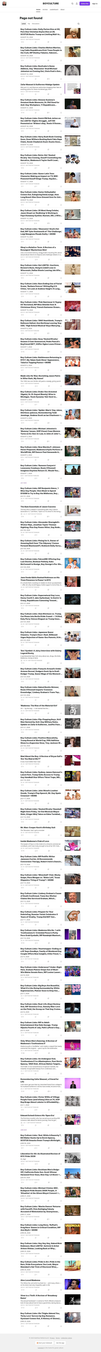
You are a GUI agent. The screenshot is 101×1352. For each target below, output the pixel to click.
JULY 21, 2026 (25, 727)
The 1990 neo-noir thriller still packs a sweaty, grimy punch (41, 381)
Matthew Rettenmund (33, 39)
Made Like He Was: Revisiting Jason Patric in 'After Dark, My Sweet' (40, 377)
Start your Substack (45, 1343)
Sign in (94, 4)
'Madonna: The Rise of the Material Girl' (39, 705)
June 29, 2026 (25, 1177)
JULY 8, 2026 (25, 975)
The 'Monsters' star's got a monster (32, 830)
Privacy (52, 1338)
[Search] (72, 4)
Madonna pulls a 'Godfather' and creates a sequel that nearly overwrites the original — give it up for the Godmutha (41, 1047)
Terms (58, 1338)
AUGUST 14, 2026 (27, 237)
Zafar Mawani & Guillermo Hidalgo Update (40, 84)
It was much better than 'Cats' (31, 762)
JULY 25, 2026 (25, 622)
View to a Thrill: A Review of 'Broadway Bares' (39, 1296)
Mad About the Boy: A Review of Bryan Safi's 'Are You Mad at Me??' (41, 757)
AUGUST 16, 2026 (27, 200)
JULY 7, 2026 (25, 993)
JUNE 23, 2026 (25, 1321)
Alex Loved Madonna (30, 1280)
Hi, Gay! (23, 1159)
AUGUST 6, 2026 (26, 365)
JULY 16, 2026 (25, 817)
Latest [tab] (24, 24)
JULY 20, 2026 (25, 746)
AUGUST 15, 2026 (27, 218)
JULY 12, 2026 (25, 901)
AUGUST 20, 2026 (27, 126)
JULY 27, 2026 (25, 603)
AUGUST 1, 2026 (26, 473)
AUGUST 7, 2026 (26, 347)
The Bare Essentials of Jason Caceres (38, 507)
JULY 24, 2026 (25, 677)
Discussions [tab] (35, 24)
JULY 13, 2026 (25, 883)
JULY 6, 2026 (25, 1012)
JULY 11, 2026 (25, 920)
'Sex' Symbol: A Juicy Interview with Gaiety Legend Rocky (41, 652)
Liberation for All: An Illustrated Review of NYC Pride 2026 (40, 1155)
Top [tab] (29, 24)
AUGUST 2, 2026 (26, 455)
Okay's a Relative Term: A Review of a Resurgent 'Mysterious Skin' (38, 248)
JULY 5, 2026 (25, 1030)
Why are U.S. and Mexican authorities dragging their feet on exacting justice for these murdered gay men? (41, 88)
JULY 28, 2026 (25, 567)
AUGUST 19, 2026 (27, 145)
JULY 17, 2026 (25, 798)
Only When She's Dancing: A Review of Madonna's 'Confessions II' (39, 1042)
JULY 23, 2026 (25, 695)
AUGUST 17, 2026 (27, 181)
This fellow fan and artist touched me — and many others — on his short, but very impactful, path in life (41, 1284)
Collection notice (66, 1338)
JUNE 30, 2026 (25, 1143)
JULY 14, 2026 (25, 864)
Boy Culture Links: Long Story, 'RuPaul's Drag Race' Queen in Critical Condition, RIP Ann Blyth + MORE (40, 1227)
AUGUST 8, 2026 (26, 328)
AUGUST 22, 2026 (27, 74)
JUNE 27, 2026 (25, 1196)
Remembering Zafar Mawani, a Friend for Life (40, 1080)
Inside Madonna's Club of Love (35, 841)
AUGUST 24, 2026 (27, 56)
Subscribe (84, 4)
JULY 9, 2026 (25, 957)
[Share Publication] (77, 4)
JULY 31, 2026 (25, 496)
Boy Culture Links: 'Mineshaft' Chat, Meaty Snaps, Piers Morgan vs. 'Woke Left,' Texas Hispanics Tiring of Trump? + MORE (40, 877)
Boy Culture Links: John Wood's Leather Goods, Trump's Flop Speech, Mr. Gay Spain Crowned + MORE (41, 793)
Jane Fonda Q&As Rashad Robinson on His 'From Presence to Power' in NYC (40, 578)
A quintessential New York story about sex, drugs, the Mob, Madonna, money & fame (41, 657)
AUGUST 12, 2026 (27, 273)
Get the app (60, 1343)
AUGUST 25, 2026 (27, 37)
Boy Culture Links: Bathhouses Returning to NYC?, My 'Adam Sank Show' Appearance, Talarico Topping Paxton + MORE (41, 360)
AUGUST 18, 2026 (27, 163)
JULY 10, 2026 (25, 938)
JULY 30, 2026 (25, 530)
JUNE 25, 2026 (25, 1251)
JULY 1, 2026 (25, 1105)
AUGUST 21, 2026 (27, 108)
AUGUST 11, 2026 (27, 291)
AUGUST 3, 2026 (26, 436)
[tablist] (31, 24)
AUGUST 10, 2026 (27, 310)
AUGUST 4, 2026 (26, 418)
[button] (38, 9)
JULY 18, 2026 (25, 780)
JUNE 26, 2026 (25, 1233)
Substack (41, 1348)
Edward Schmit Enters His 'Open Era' (37, 1115)
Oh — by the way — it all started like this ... (35, 708)
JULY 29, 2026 (25, 548)
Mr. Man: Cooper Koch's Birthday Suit (38, 827)
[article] (50, 35)
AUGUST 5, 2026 (26, 400)
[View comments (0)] (35, 42)
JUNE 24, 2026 (25, 1270)
